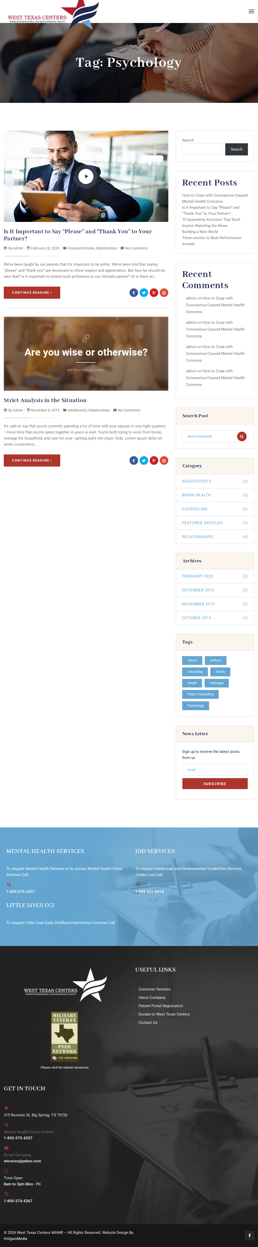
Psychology (195, 705)
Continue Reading (30, 292)
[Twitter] (144, 292)
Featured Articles (81, 248)
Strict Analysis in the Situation (45, 400)
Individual (216, 683)
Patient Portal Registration (161, 1006)
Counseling (215, 509)
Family (220, 672)
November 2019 (215, 604)
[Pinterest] (154, 292)
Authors (215, 660)
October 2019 (215, 618)
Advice (192, 660)
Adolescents (77, 410)
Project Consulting (200, 694)
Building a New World (200, 231)
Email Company (17, 1155)
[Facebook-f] (249, 1235)
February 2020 (215, 576)
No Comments (136, 248)
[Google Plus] (164, 292)
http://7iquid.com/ (86, 370)
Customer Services (155, 989)
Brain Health (215, 495)
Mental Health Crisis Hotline (29, 1132)
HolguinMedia (15, 1238)
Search (188, 140)
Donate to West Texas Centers (164, 1014)
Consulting (195, 672)
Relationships (106, 248)
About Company (152, 997)
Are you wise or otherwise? (86, 352)
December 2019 (215, 590)
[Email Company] (6, 1147)
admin (18, 248)
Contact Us (148, 1022)
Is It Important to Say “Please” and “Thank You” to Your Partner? (78, 235)
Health (192, 683)
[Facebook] (134, 292)
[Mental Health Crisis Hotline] (6, 1124)
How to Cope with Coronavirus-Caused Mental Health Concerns (215, 305)
